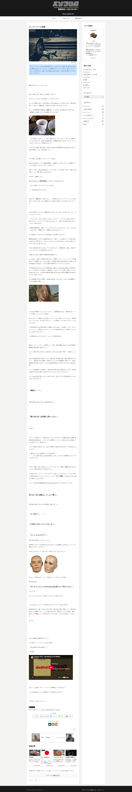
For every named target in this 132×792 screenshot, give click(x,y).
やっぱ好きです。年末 (89, 69)
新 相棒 (85, 80)
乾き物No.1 (86, 85)
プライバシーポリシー (37, 790)
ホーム (29, 790)
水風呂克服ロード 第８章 (90, 74)
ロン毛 (44, 709)
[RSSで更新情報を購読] (56, 724)
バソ (93, 41)
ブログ (31, 709)
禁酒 (58, 709)
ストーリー (32, 707)
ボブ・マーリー (38, 709)
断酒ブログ (53, 709)
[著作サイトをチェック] (49, 724)
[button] (69, 716)
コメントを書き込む (53, 775)
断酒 (48, 709)
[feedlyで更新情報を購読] (53, 724)
